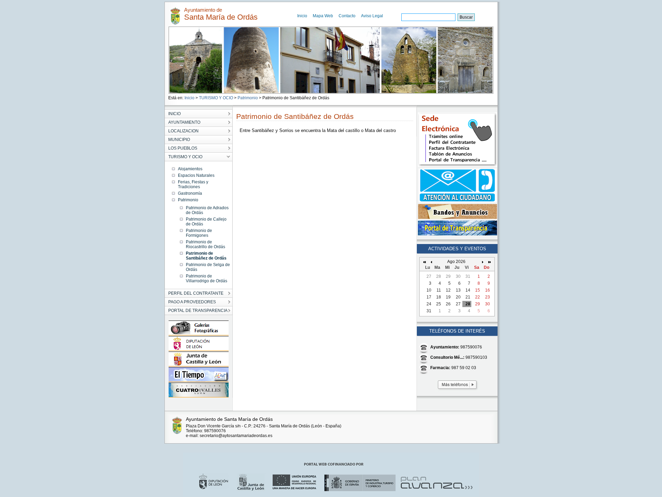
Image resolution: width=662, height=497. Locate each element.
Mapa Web (323, 15)
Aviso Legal (372, 15)
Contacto (347, 15)
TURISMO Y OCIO (216, 97)
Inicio (302, 15)
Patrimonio (248, 97)
